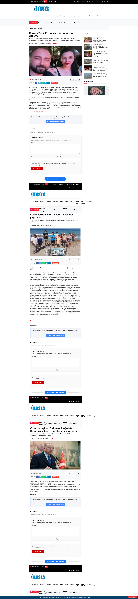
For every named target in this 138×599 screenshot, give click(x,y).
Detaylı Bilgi (87, 597)
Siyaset (52, 16)
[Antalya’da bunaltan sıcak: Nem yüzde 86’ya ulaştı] (88, 76)
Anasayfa (71, 1)
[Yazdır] (79, 79)
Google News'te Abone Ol (56, 121)
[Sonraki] (108, 23)
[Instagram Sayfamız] (102, 2)
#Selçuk (35, 320)
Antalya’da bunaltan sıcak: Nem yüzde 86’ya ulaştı (100, 75)
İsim (32, 156)
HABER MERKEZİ (54, 43)
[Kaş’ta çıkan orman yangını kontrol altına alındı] (88, 61)
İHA (52, 225)
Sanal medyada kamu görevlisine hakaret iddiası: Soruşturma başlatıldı (100, 69)
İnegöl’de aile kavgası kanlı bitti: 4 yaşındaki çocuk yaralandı (100, 55)
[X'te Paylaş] (39, 83)
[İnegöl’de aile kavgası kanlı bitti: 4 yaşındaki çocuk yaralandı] (88, 54)
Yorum (33, 142)
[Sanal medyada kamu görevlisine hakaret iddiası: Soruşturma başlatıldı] (88, 68)
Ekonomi (58, 16)
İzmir (69, 16)
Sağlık (74, 16)
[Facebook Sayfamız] (71, 188)
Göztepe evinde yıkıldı (61, 210)
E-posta (58, 156)
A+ (76, 79)
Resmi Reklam (90, 16)
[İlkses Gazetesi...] (42, 8)
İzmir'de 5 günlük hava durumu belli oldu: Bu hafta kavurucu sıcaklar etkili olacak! (74, 209)
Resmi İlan (81, 16)
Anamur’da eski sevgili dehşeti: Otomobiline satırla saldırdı (100, 47)
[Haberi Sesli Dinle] (70, 79)
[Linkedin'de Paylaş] (48, 83)
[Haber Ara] (108, 16)
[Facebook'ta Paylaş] (36, 83)
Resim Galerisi (77, 1)
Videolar (84, 1)
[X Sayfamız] (97, 2)
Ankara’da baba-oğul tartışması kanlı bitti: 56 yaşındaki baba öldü (99, 40)
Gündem (45, 16)
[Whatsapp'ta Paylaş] (42, 83)
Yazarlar (88, 1)
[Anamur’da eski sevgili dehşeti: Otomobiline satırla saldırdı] (88, 47)
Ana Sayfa (33, 28)
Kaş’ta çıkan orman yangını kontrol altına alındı (100, 61)
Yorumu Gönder (36, 168)
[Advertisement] (82, 9)
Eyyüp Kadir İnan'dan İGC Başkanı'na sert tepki (66, 210)
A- (73, 79)
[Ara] (106, 33)
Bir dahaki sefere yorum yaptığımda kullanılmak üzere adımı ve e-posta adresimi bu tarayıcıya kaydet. (55, 164)
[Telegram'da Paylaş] (45, 83)
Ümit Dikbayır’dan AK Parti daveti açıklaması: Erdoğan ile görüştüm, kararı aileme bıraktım (51, 209)
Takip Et (55, 82)
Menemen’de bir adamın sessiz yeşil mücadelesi (51, 22)
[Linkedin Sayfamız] (104, 2)
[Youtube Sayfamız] (107, 2)
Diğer (97, 16)
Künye (93, 1)
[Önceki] (106, 23)
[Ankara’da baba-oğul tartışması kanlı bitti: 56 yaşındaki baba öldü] (88, 39)
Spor (64, 16)
